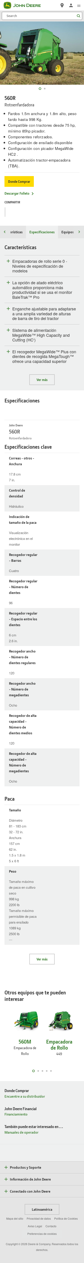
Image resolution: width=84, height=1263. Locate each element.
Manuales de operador (21, 1132)
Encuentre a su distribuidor (24, 1096)
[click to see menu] (78, 5)
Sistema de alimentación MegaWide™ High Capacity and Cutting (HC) (41, 335)
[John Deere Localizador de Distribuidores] (62, 5)
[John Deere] (25, 5)
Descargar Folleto (16, 193)
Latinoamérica (42, 1209)
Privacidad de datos (39, 1218)
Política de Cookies (66, 1218)
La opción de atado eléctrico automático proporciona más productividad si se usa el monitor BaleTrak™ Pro (42, 289)
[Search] (78, 16)
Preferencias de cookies (42, 1234)
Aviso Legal (35, 1226)
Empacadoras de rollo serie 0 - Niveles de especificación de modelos (39, 266)
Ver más (42, 379)
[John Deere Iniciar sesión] (71, 5)
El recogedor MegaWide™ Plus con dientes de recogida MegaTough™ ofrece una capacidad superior (44, 356)
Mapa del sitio (14, 1218)
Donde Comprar (19, 181)
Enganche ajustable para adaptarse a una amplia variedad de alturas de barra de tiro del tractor (44, 313)
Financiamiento (16, 1114)
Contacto (50, 1226)
